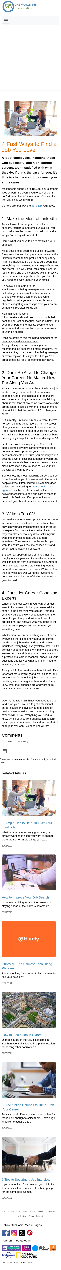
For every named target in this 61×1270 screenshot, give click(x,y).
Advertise (22, 1216)
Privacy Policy (29, 1211)
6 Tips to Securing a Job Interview (26, 1179)
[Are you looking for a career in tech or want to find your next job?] (29, 940)
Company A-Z (51, 1211)
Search (40, 1211)
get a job (37, 205)
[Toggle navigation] (6, 20)
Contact (39, 1216)
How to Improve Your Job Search (25, 897)
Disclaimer (15, 1211)
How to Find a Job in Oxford (22, 1035)
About (6, 1211)
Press (31, 1216)
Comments (7, 741)
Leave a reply (22, 741)
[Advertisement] (30, 56)
